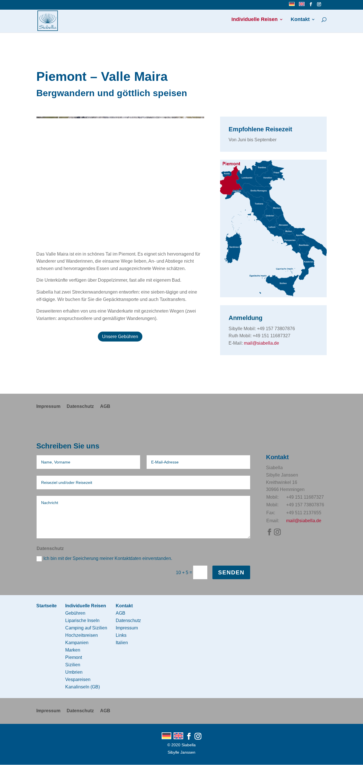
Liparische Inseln (82, 620)
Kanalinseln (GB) (82, 686)
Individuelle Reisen (254, 19)
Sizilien (72, 664)
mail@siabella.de (261, 343)
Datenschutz (80, 406)
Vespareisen (77, 679)
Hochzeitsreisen (81, 635)
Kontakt (300, 19)
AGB (105, 406)
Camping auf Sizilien (86, 627)
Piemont (73, 657)
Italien (122, 642)
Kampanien (76, 642)
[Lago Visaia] (120, 241)
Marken (72, 650)
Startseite (46, 605)
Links (121, 635)
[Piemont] (273, 295)
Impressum (48, 406)
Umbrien (74, 672)
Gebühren (75, 613)
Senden (231, 572)
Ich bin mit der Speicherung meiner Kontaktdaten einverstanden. (107, 558)
